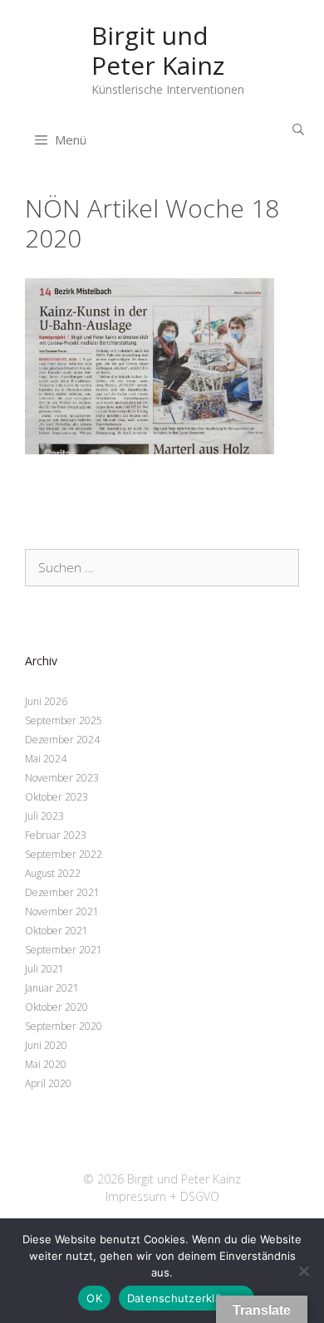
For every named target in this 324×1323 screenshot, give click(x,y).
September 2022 (63, 854)
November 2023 (62, 778)
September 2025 (63, 720)
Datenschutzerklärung (186, 1298)
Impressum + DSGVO (162, 1196)
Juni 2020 (46, 1045)
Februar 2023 (55, 835)
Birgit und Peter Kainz (157, 50)
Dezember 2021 (62, 892)
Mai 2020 (45, 1064)
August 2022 (53, 873)
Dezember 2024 (62, 740)
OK (94, 1298)
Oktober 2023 (56, 797)
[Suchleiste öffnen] (298, 129)
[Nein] (303, 1270)
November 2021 (62, 911)
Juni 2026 (46, 701)
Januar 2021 (52, 988)
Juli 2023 (44, 816)
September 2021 (63, 950)
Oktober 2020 (56, 1007)
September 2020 (63, 1026)
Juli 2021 (44, 969)
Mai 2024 (45, 759)
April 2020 (48, 1083)
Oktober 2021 (56, 931)
